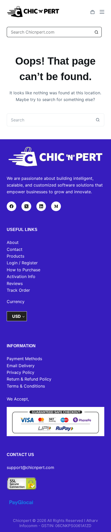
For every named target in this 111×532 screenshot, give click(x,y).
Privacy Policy (20, 372)
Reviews (15, 283)
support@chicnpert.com (30, 467)
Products (15, 256)
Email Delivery (21, 365)
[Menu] (102, 12)
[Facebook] (12, 206)
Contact (14, 249)
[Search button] (96, 32)
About (13, 242)
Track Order (18, 290)
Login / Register (22, 262)
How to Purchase (23, 269)
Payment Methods (24, 358)
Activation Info (21, 276)
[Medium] (56, 206)
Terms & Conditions (26, 386)
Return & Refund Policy (29, 379)
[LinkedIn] (41, 206)
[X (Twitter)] (26, 206)
